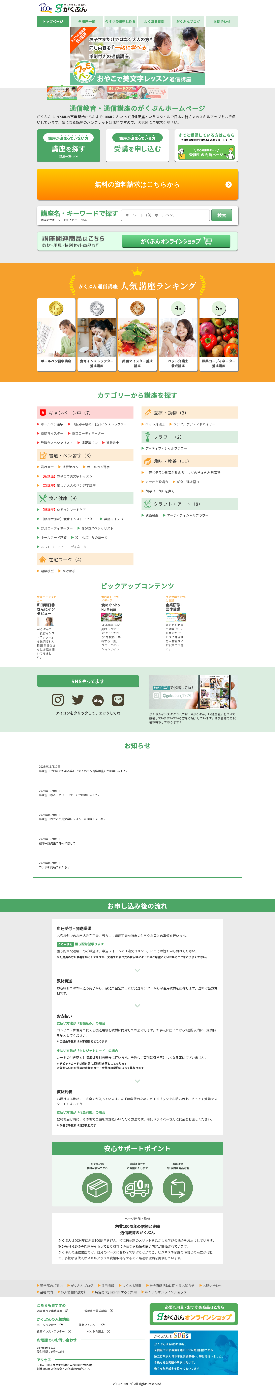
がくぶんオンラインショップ (166, 1292)
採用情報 (107, 1285)
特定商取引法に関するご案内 (116, 1292)
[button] (243, 55)
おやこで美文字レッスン (66, 476)
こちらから (137, 184)
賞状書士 (112, 442)
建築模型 (47, 570)
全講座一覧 (86, 21)
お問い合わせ (212, 1285)
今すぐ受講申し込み (120, 21)
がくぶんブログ (188, 21)
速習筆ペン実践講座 (49, 1311)
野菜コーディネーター (88, 433)
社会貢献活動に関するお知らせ (172, 1285)
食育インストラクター (51, 1331)
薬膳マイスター (52, 433)
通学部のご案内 (51, 1285)
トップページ (53, 21)
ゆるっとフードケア (63, 509)
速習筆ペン (90, 442)
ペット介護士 (155, 424)
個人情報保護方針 (74, 1292)
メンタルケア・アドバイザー (194, 424)
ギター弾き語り (188, 481)
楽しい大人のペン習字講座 (68, 485)
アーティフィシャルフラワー (166, 448)
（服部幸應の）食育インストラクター (99, 424)
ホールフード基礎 (54, 537)
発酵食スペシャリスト (57, 442)
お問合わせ (222, 21)
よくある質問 (154, 21)
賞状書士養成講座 (95, 1311)
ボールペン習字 (52, 424)
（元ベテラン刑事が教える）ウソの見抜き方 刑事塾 (183, 472)
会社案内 (46, 1292)
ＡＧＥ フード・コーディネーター (65, 546)
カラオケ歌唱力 (157, 481)
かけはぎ (68, 570)
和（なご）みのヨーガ (91, 537)
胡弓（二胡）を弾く (160, 491)
